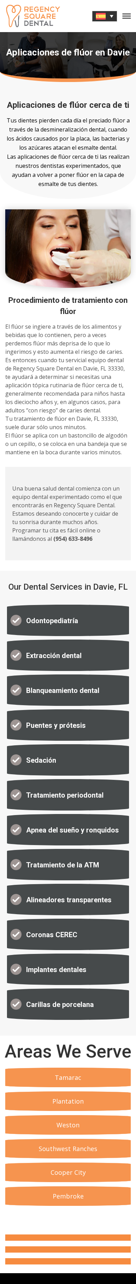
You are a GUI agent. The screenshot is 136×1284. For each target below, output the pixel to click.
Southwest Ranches (68, 1148)
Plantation (68, 1101)
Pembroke (68, 1196)
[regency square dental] (33, 16)
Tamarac (68, 1077)
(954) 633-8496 (72, 539)
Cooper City (68, 1172)
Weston (68, 1125)
